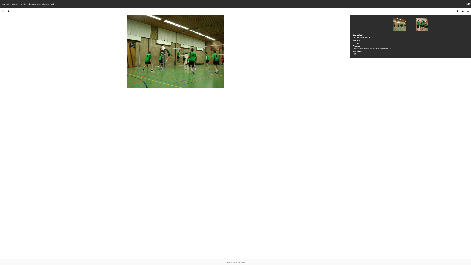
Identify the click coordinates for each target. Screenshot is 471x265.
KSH (13, 4)
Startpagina (6, 4)
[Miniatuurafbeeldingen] (457, 11)
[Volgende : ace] (467, 11)
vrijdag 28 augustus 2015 (363, 37)
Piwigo (244, 262)
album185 (45, 4)
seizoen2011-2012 (34, 4)
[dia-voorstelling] (8, 11)
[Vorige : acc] (462, 11)
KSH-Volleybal (21, 4)
